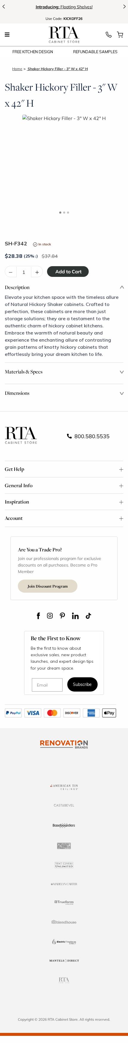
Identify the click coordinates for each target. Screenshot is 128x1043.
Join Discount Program (48, 586)
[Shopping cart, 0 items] (120, 36)
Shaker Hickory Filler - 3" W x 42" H (57, 69)
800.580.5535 (91, 436)
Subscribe (82, 685)
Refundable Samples (95, 51)
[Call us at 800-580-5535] (108, 36)
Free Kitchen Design (33, 51)
